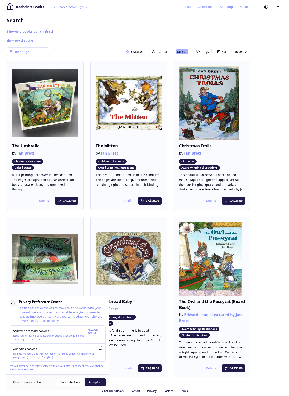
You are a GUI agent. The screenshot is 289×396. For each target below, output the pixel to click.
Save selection (70, 382)
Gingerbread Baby (114, 301)
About (244, 7)
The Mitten (107, 146)
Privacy (152, 391)
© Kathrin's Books (112, 391)
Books (187, 7)
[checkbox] (100, 348)
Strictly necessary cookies (31, 331)
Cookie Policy (49, 321)
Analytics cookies (25, 349)
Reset (239, 52)
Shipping (226, 7)
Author (172, 52)
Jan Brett (25, 153)
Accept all (95, 382)
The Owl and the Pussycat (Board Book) (212, 304)
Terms (184, 391)
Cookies (168, 391)
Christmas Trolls (195, 146)
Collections (205, 7)
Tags (205, 52)
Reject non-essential (27, 382)
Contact (135, 391)
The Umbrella (25, 146)
